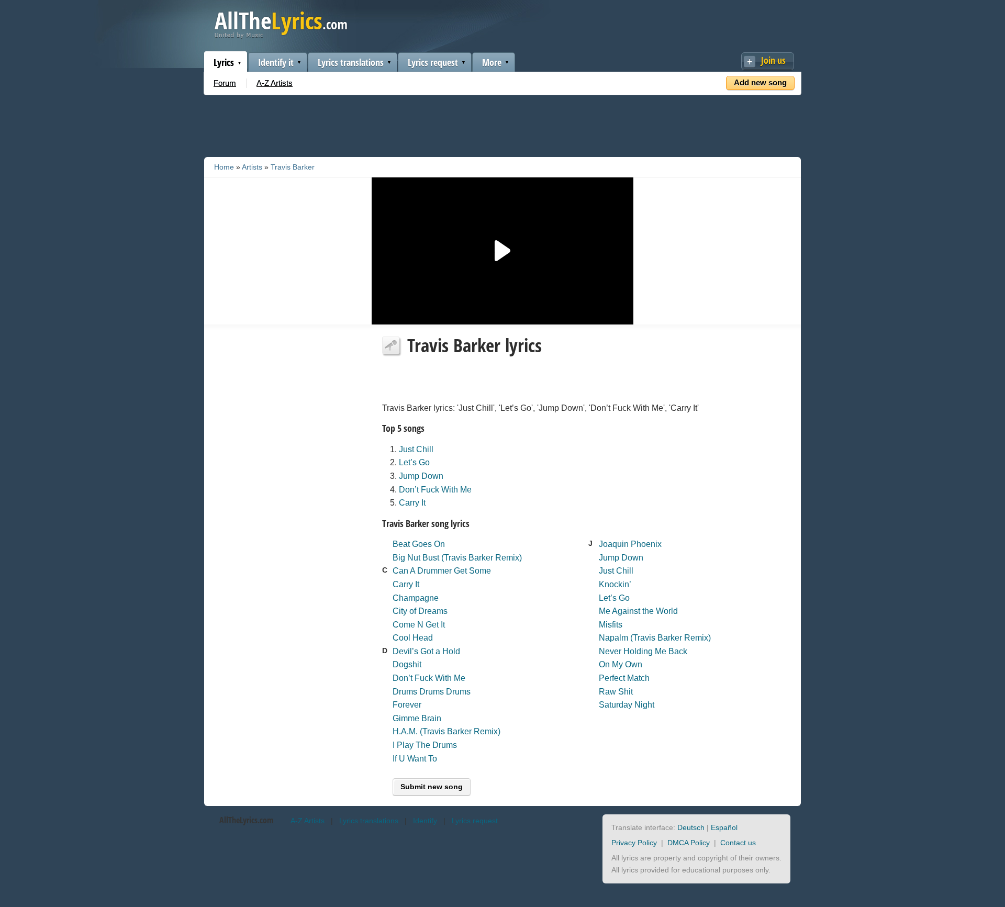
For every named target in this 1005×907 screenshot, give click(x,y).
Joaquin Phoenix (630, 544)
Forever (407, 704)
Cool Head (413, 637)
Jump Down (421, 476)
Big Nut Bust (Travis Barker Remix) (457, 557)
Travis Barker (293, 167)
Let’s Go (414, 462)
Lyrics (224, 62)
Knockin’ (615, 584)
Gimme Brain (417, 718)
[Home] (281, 35)
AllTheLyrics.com (246, 820)
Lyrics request (433, 62)
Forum (225, 83)
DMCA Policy (688, 842)
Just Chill (416, 449)
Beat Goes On (419, 544)
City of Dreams (420, 611)
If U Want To (415, 758)
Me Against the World (638, 611)
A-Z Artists (274, 83)
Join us (773, 60)
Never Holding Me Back (643, 651)
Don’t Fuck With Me (435, 489)
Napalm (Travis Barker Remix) (655, 637)
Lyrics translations (351, 62)
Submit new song (431, 786)
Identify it (276, 62)
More (491, 62)
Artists (252, 167)
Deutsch (691, 827)
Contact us (738, 842)
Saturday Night (626, 704)
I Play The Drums (425, 745)
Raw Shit (616, 691)
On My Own (620, 664)
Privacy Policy (634, 842)
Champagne (416, 598)
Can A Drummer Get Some (442, 570)
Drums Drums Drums (432, 691)
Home (224, 167)
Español (724, 827)
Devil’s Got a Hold (426, 651)
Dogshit (407, 664)
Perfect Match (624, 678)
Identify (425, 820)
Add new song (760, 82)
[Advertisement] (502, 124)
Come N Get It (419, 624)
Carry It (412, 502)
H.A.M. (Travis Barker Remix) (446, 731)
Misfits (610, 624)
